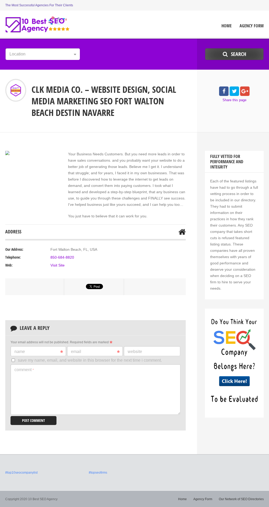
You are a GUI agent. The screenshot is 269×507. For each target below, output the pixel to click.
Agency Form (252, 26)
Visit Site (57, 265)
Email (76, 351)
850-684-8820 (62, 257)
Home (226, 26)
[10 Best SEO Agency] (37, 24)
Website (135, 351)
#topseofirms (98, 472)
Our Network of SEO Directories (241, 499)
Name (19, 351)
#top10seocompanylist (21, 472)
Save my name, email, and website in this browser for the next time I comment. (90, 360)
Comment (24, 369)
